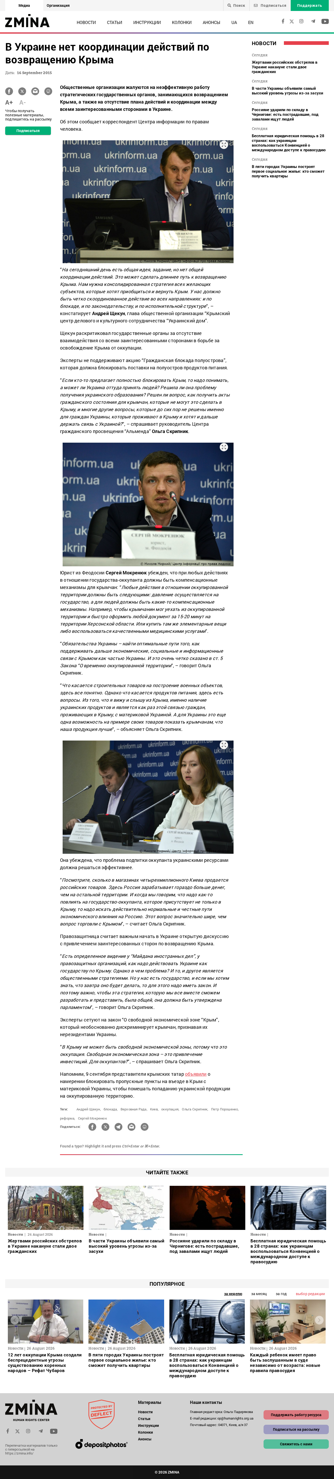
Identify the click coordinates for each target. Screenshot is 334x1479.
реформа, (67, 1118)
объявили (196, 1074)
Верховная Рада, (134, 1109)
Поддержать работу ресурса (296, 1414)
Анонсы (211, 22)
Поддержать (309, 5)
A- (22, 102)
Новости (86, 22)
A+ (9, 102)
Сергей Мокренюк (92, 1118)
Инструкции (147, 22)
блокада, (111, 1109)
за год (281, 1293)
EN (250, 22)
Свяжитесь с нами (296, 1443)
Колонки (182, 22)
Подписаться (273, 5)
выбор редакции (310, 1293)
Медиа (24, 5)
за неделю (233, 1293)
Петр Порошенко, (225, 1109)
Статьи (114, 22)
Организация (58, 5)
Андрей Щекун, (88, 1109)
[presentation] (14, 1320)
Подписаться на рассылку (296, 1429)
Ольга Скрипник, (195, 1109)
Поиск (239, 5)
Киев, (154, 1109)
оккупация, (170, 1109)
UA (234, 22)
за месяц (259, 1293)
